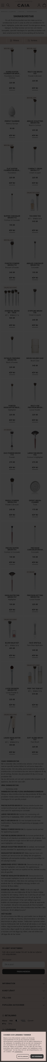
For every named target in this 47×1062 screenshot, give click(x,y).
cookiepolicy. (18, 1051)
